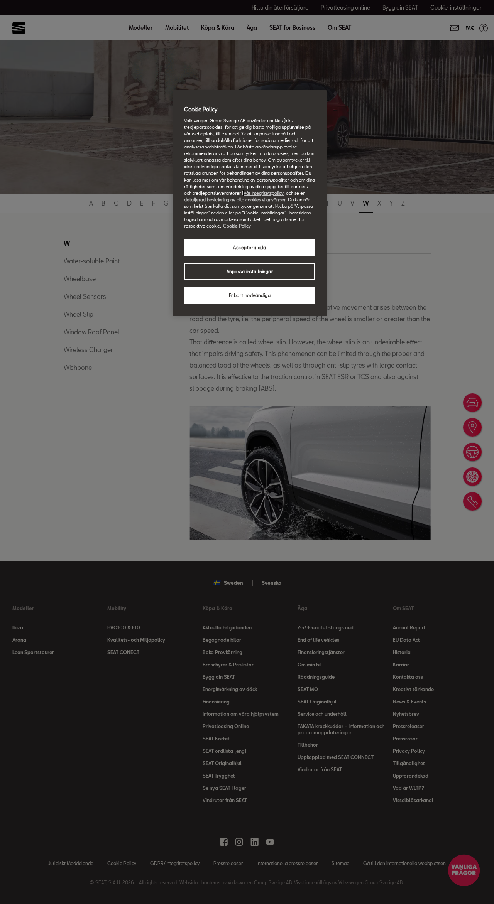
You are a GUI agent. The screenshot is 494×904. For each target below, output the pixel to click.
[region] (250, 203)
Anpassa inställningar (250, 271)
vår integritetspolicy (264, 193)
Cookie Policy (237, 225)
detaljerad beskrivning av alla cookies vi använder (235, 199)
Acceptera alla (249, 247)
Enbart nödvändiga (250, 295)
